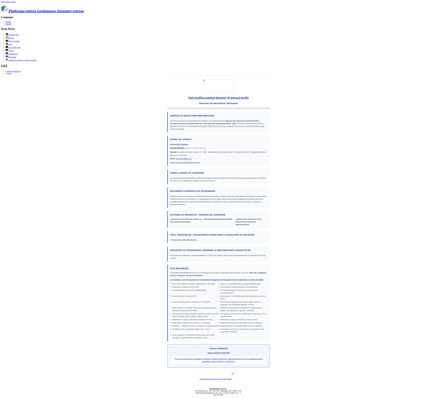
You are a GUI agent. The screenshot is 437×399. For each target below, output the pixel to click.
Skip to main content (8, 2)
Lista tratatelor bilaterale (218, 353)
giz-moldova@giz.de (184, 158)
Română (8, 24)
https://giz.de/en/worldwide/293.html (185, 162)
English (8, 22)
